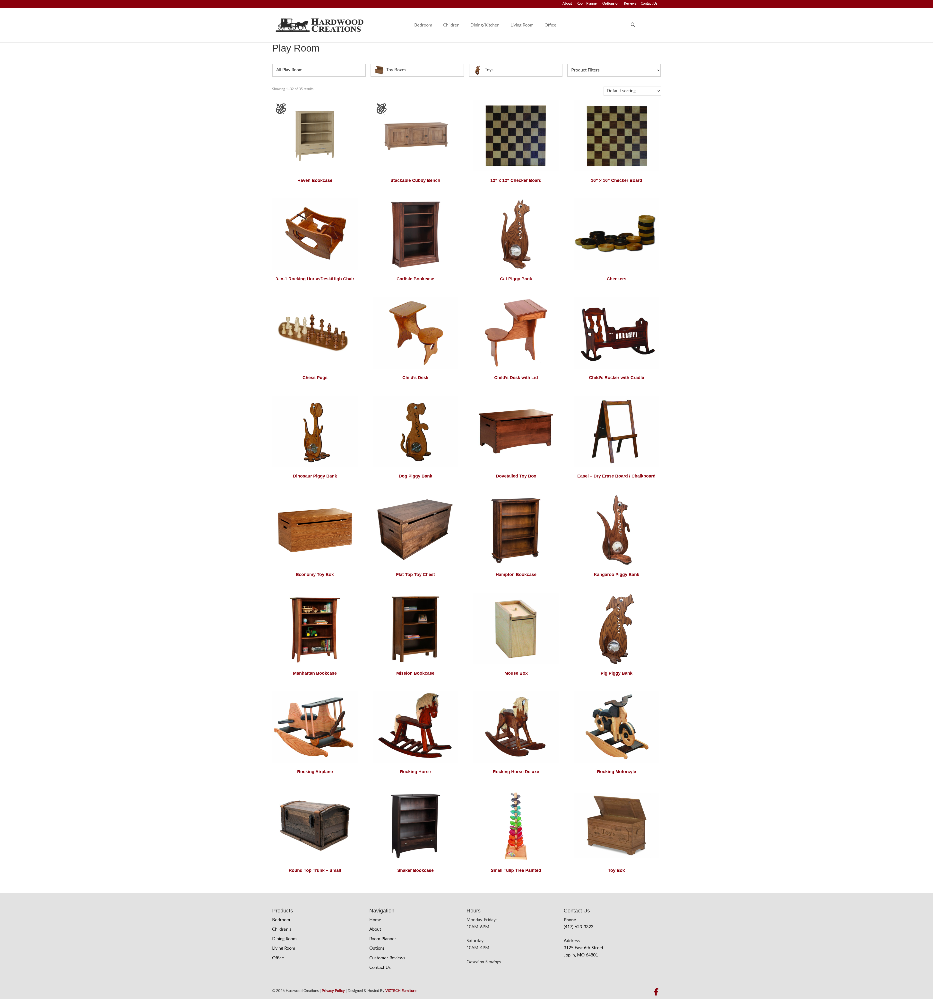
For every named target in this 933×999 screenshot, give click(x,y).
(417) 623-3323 (578, 927)
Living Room (522, 25)
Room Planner (587, 3)
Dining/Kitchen (485, 25)
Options (608, 3)
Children (451, 25)
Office (550, 25)
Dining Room (284, 939)
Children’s (281, 929)
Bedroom (423, 25)
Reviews (630, 3)
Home (375, 920)
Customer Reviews (387, 958)
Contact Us (649, 3)
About (567, 3)
